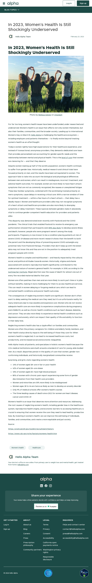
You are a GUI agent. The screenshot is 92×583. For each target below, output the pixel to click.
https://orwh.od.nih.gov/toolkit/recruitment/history (31, 429)
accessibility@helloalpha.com (75, 538)
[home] (13, 3)
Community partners (32, 550)
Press (25, 538)
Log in (69, 3)
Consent (46, 533)
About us (27, 524)
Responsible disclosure (48, 558)
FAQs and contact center (74, 524)
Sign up (83, 3)
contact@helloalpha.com (74, 529)
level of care (67, 157)
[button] (5, 3)
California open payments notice (50, 543)
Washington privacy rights (52, 551)
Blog (25, 529)
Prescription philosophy (28, 543)
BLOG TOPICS (10, 10)
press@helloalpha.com (72, 533)
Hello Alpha (36, 135)
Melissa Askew (44, 115)
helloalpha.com (23, 465)
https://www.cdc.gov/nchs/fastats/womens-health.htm (32, 433)
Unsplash (58, 115)
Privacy (46, 529)
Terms (45, 524)
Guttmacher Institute (17, 272)
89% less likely (55, 228)
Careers (26, 533)
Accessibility (48, 538)
